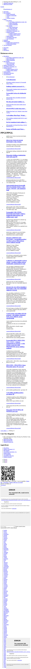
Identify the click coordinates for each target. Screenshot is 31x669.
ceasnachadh (9, 148)
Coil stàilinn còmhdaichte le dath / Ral (18, 22)
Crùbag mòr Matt (13, 28)
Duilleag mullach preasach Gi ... (15, 86)
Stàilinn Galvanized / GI (11, 29)
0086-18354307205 (7, 440)
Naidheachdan (6, 41)
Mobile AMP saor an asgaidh (16, 482)
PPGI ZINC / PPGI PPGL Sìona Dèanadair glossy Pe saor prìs (16, 365)
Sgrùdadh (5, 40)
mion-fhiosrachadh (16, 148)
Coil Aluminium (10, 38)
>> (8, 430)
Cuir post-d (3, 485)
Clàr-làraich (6, 482)
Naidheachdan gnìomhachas (12, 42)
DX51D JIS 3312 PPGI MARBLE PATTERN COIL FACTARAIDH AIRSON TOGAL (16, 288)
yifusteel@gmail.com (8, 3)
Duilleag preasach (10, 32)
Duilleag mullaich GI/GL (15, 33)
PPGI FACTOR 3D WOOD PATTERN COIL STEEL (14, 141)
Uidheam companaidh (11, 15)
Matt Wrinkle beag (13, 27)
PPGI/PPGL (9, 20)
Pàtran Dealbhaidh (13, 24)
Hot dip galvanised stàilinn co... (15, 101)
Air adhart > (4, 430)
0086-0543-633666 (7, 4)
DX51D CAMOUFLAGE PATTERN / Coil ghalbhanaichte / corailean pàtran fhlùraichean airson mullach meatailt (16, 240)
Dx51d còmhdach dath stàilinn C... (16, 122)
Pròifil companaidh (10, 14)
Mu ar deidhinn (6, 13)
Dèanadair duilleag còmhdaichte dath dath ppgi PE (16, 156)
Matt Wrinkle (9, 25)
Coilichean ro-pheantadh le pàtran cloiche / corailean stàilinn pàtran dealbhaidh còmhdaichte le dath (16, 262)
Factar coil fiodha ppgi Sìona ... (15, 129)
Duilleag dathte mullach (14, 35)
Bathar (4, 19)
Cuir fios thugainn (7, 45)
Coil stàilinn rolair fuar (11, 37)
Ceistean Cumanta (10, 18)
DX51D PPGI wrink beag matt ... (16, 108)
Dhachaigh (5, 11)
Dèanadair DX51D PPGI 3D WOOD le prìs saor (14, 410)
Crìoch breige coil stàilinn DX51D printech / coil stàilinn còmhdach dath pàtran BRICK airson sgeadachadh (16, 316)
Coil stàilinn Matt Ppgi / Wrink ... (16, 115)
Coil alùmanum (11, 79)
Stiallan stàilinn (9, 36)
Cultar (7, 16)
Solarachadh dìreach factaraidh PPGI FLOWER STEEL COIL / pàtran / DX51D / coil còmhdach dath (16, 188)
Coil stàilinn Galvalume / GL (13, 31)
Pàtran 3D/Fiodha (13, 23)
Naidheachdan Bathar (11, 44)
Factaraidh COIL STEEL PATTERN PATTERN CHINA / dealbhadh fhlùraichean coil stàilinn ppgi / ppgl (15, 215)
